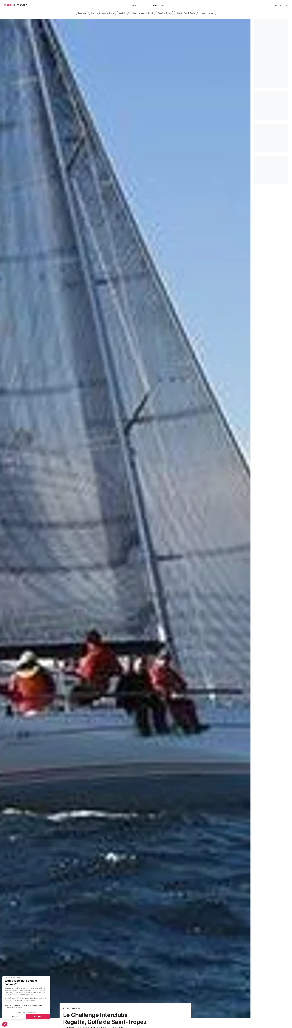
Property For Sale (207, 13)
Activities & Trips (164, 13)
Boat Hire (122, 13)
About (135, 5)
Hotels (151, 13)
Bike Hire (94, 13)
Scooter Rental (108, 13)
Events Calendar (71, 1008)
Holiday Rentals (137, 13)
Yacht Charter (190, 13)
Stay (145, 5)
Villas (178, 13)
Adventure (158, 5)
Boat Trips (82, 13)
